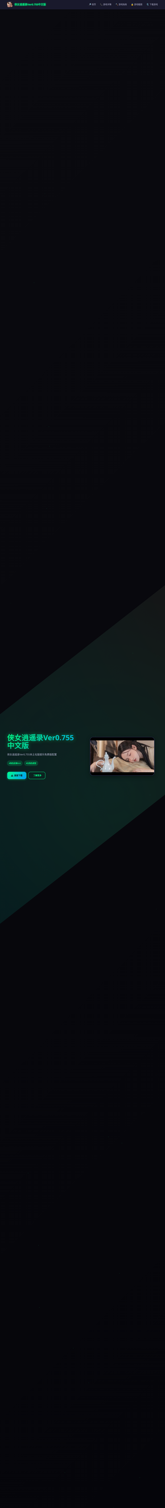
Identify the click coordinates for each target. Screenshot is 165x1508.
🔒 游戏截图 (136, 4)
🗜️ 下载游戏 (152, 4)
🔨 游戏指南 (121, 4)
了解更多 (37, 775)
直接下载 (18, 775)
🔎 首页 (92, 4)
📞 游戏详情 (105, 4)
